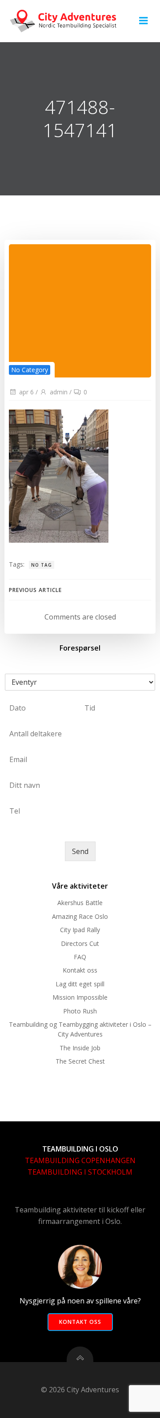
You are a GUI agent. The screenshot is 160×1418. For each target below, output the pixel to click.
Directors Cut (80, 943)
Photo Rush (80, 1011)
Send (80, 851)
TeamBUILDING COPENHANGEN (80, 1160)
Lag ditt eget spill (80, 984)
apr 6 (26, 392)
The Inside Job (80, 1048)
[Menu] (143, 20)
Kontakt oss (80, 970)
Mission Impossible (80, 997)
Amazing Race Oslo (80, 916)
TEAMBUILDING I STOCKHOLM (80, 1172)
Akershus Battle (80, 902)
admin (59, 392)
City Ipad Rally (80, 929)
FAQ (80, 957)
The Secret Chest (80, 1061)
